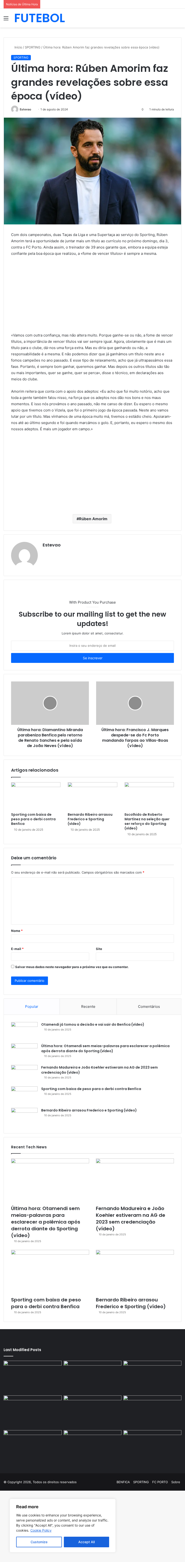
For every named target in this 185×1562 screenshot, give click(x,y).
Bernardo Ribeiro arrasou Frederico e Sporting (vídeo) (90, 819)
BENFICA (123, 1482)
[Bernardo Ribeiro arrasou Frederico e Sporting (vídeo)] (92, 796)
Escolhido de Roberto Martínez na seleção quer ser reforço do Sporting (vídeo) (147, 821)
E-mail (17, 949)
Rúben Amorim (93, 518)
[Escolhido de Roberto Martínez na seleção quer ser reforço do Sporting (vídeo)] (149, 796)
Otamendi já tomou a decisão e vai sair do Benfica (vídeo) (92, 1024)
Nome (17, 931)
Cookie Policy (41, 1530)
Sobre (175, 1482)
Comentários (149, 1006)
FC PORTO (160, 1482)
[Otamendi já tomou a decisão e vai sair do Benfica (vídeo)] (24, 1031)
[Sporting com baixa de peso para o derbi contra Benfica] (35, 796)
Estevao (25, 109)
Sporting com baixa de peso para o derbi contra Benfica (33, 819)
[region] (63, 1525)
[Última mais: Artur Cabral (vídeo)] (33, 1446)
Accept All (86, 1542)
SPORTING (32, 47)
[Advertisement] (92, 296)
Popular (31, 1006)
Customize (39, 1542)
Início (17, 47)
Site (99, 949)
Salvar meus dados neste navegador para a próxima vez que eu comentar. (72, 967)
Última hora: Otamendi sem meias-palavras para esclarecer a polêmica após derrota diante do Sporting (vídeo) (105, 1048)
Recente (88, 1006)
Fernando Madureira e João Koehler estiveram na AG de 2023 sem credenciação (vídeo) (130, 1218)
